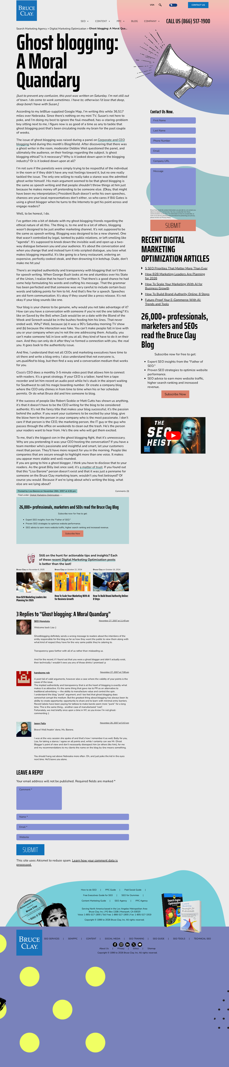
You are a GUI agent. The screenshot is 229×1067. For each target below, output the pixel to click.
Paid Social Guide (132, 889)
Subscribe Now (72, 533)
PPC (119, 21)
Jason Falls (40, 723)
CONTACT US (198, 5)
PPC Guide (110, 889)
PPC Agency (142, 900)
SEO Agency (121, 900)
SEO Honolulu (42, 621)
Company (150, 21)
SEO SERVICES (51, 938)
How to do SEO (89, 889)
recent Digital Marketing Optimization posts (83, 560)
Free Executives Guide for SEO (98, 895)
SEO (83, 21)
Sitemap (151, 948)
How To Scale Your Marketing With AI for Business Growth (72, 597)
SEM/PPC (72, 938)
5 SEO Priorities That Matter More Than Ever (176, 268)
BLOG (134, 21)
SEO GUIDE (158, 938)
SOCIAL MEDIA (112, 938)
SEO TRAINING (136, 938)
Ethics (136, 948)
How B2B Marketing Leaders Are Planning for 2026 (31, 599)
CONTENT (101, 21)
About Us (104, 948)
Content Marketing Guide (94, 900)
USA (152, 4)
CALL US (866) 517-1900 (188, 21)
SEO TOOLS (179, 938)
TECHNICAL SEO (202, 938)
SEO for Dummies (130, 895)
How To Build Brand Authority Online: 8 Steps (110, 597)
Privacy (120, 948)
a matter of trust (91, 467)
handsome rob (42, 672)
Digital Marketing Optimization (44, 495)
